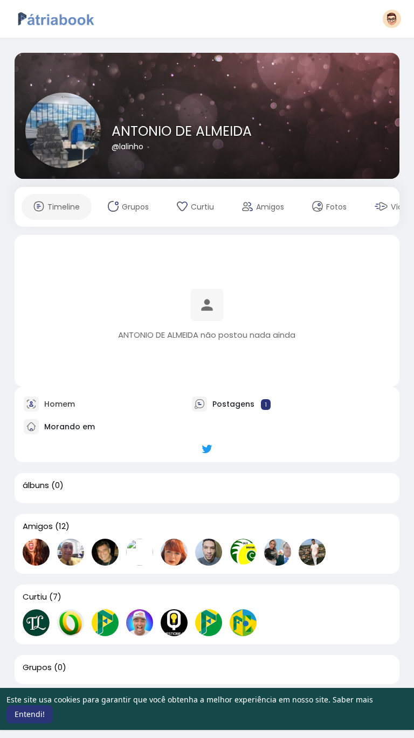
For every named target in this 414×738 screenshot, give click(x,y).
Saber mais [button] (353, 699)
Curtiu (35, 597)
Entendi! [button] (30, 714)
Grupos (37, 667)
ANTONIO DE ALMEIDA (182, 131)
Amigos (38, 526)
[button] (392, 19)
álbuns (36, 485)
